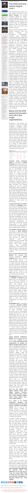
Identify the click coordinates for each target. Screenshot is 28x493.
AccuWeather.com (14, 276)
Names (24, 485)
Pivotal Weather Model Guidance (4, 57)
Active (7, 485)
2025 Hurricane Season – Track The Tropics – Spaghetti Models (13, 489)
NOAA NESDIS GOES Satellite (4, 73)
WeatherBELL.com (14, 303)
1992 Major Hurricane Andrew (4, 105)
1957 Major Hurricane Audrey (4, 99)
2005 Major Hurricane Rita (4, 111)
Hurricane (13, 485)
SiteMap (24, 489)
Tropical (12, 487)
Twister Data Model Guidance (4, 53)
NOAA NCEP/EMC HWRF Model (4, 67)
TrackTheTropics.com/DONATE (4, 17)
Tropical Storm (16, 487)
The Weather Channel (15, 229)
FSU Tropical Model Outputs (4, 60)
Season (2, 487)
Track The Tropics (7, 487)
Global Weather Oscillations (18, 337)
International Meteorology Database (5, 47)
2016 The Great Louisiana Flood (4, 107)
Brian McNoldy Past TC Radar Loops (5, 52)
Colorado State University (18, 161)
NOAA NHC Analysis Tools (4, 65)
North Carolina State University (18, 253)
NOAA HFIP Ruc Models (4, 62)
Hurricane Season (19, 485)
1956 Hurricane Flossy (4, 110)
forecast (10, 485)
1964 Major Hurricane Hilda (4, 115)
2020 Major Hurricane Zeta (4, 117)
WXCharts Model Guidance (4, 64)
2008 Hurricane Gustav (4, 112)
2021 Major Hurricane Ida (4, 108)
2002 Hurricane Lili (3, 116)
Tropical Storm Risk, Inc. (16, 204)
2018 (5, 485)
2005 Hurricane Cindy (4, 102)
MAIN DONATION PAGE (5, 15)
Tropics (20, 487)
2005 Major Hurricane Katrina (4, 106)
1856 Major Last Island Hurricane (4, 104)
